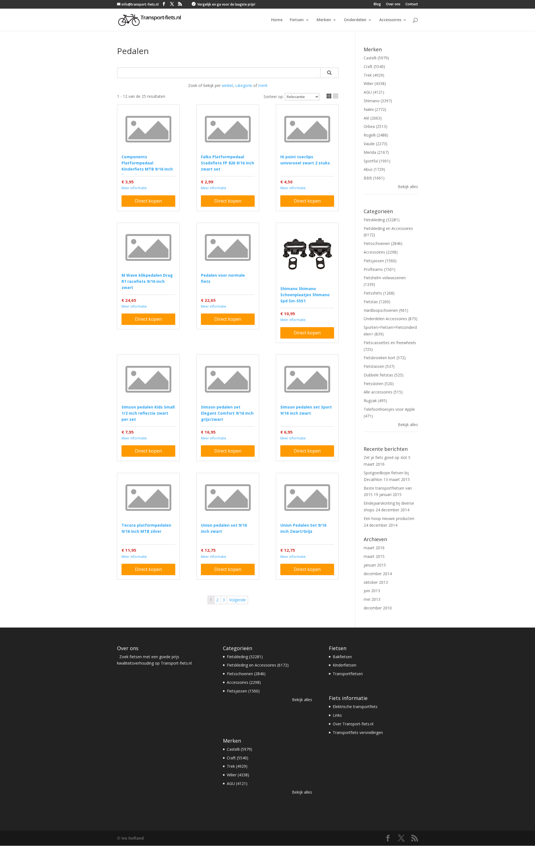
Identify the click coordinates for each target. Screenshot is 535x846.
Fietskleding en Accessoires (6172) (258, 665)
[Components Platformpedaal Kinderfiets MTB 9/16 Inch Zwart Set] (148, 129)
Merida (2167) (376, 152)
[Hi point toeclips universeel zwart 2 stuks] (307, 129)
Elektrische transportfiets (355, 706)
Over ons (393, 4)
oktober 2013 (376, 582)
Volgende (237, 599)
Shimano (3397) (378, 100)
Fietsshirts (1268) (379, 293)
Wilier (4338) (375, 83)
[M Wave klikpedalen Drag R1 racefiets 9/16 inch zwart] (148, 247)
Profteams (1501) (379, 269)
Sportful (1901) (377, 161)
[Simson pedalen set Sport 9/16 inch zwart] (307, 379)
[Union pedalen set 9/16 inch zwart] (228, 497)
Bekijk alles (408, 186)
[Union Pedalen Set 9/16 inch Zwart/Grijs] (307, 497)
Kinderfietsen (344, 665)
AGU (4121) (374, 92)
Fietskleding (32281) (382, 219)
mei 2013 (372, 599)
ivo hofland (132, 838)
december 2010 (378, 608)
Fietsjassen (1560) (380, 260)
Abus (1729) (374, 169)
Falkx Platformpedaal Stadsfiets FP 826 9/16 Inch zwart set (227, 163)
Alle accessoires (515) (383, 392)
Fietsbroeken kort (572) (385, 357)
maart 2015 (374, 556)
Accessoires (390, 20)
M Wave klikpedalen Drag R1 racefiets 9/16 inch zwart (147, 281)
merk (263, 85)
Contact (411, 4)
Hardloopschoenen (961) (386, 310)
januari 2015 (375, 565)
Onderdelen (355, 20)
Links (337, 715)
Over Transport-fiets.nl (353, 723)
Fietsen (297, 20)
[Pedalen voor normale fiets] (228, 247)
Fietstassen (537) (379, 366)
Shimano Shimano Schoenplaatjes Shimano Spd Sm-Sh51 (305, 294)
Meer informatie (134, 188)
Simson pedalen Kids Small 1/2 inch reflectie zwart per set (148, 413)
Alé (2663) (373, 118)
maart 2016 (374, 547)
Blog (377, 4)
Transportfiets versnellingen (358, 732)
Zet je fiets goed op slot (385, 457)
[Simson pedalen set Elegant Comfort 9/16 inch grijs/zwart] (228, 379)
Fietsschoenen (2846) (383, 243)
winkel (227, 85)
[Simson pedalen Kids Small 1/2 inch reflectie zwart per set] (148, 379)
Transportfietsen (348, 673)
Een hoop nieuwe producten (389, 518)
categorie (243, 85)
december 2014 (378, 573)
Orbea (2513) (375, 126)
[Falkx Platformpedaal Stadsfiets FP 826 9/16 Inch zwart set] (228, 129)
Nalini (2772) (375, 109)
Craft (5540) (374, 66)
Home (277, 20)
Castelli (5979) (376, 57)
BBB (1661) (374, 178)
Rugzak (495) (375, 400)
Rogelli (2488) (376, 135)
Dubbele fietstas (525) (383, 375)
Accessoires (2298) (381, 252)
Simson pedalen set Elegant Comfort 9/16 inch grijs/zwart (227, 413)
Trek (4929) (374, 75)
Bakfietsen (342, 656)
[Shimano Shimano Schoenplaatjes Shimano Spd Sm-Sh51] (307, 254)
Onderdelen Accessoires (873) (390, 318)
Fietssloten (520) (379, 383)
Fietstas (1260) (377, 301)
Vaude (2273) (375, 143)
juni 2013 (372, 590)
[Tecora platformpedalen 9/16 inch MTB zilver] (148, 497)
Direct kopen (148, 201)
